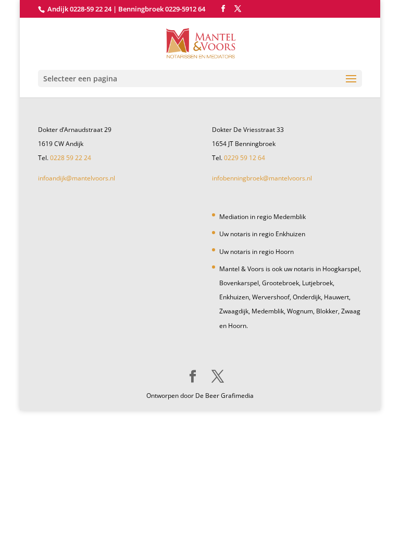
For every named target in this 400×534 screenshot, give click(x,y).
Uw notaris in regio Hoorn (256, 251)
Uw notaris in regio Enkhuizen (262, 233)
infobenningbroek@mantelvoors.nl (262, 178)
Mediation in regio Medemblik (262, 216)
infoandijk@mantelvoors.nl (76, 178)
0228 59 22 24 (70, 157)
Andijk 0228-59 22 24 (79, 9)
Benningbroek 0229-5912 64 (161, 9)
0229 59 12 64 (244, 157)
